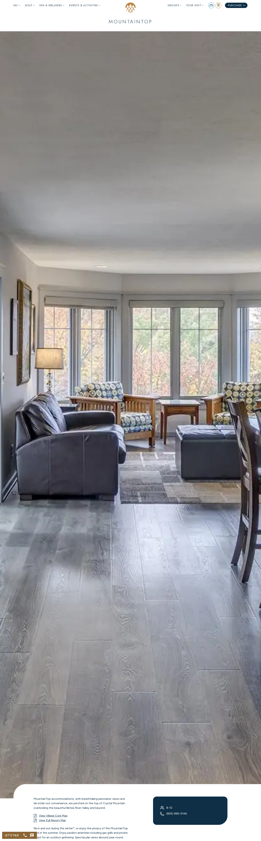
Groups (173, 5)
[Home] (130, 7)
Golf (28, 5)
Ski (15, 5)
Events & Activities (83, 5)
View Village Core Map (53, 815)
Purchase (235, 5)
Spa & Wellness (50, 5)
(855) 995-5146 (176, 813)
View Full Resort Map (52, 820)
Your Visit (193, 5)
